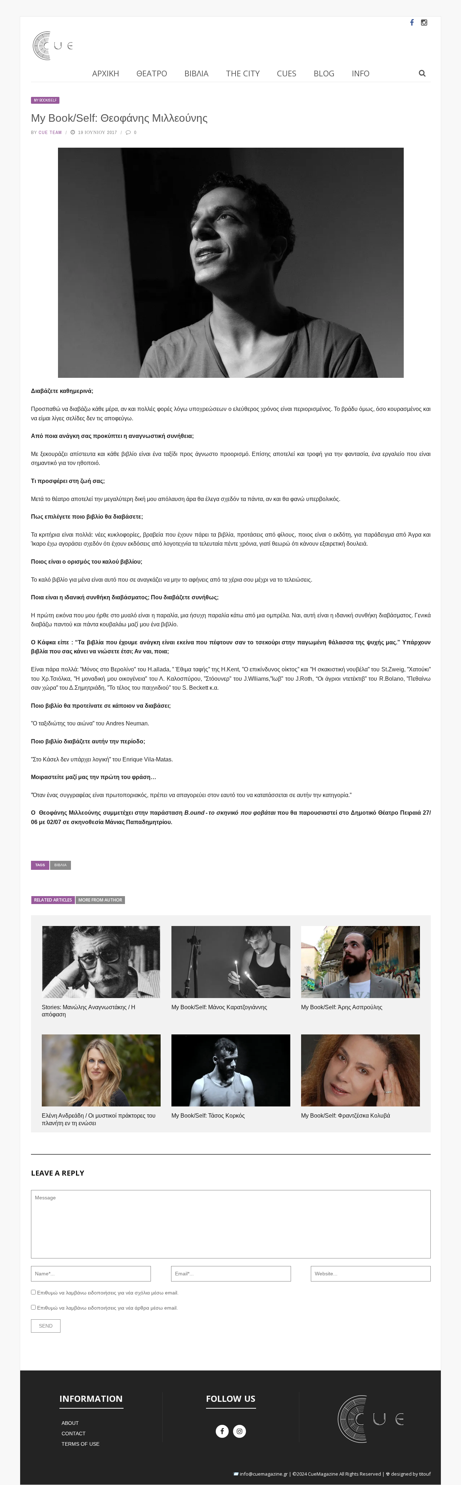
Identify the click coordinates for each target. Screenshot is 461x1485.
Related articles (53, 900)
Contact (74, 1433)
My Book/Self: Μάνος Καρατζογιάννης (219, 1007)
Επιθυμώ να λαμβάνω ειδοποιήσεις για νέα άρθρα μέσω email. (107, 1308)
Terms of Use (80, 1444)
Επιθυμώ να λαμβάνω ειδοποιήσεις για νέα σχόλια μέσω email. (108, 1293)
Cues (286, 73)
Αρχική (105, 73)
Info (361, 73)
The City (243, 73)
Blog (324, 73)
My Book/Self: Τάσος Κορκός (208, 1116)
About (70, 1423)
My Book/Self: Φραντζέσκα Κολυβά (345, 1116)
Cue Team (50, 132)
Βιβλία (196, 73)
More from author (100, 900)
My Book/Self (45, 100)
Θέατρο (151, 73)
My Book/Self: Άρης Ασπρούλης (341, 1007)
